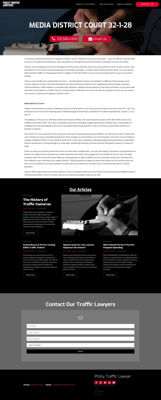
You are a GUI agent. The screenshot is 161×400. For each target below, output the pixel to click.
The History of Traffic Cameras (37, 202)
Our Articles (107, 4)
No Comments (41, 208)
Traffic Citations (85, 4)
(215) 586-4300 (36, 385)
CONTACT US (147, 4)
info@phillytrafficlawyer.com (63, 385)
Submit (80, 351)
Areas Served (124, 4)
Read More (30, 233)
